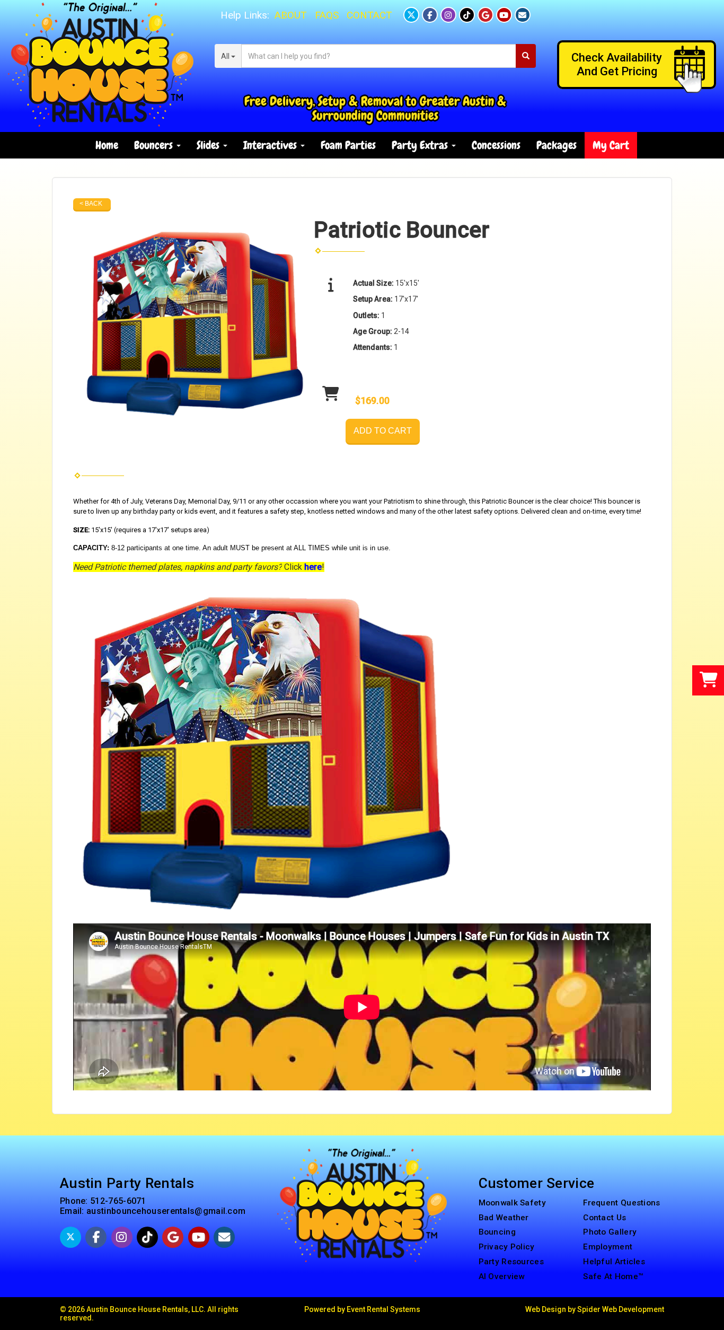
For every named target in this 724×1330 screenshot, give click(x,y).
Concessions (496, 145)
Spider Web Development (620, 1309)
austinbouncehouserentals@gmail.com (165, 1211)
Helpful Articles (614, 1261)
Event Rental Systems (383, 1309)
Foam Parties (348, 145)
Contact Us (604, 1217)
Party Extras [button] (421, 145)
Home (106, 145)
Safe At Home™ (613, 1276)
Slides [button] (209, 145)
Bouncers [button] (154, 145)
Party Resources (511, 1261)
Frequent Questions (621, 1203)
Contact (369, 15)
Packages (556, 145)
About (291, 15)
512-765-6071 (118, 1201)
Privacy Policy (507, 1247)
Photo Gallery (610, 1232)
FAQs (327, 15)
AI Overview (502, 1276)
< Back (91, 203)
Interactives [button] (271, 145)
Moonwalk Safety (512, 1203)
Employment (607, 1247)
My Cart (611, 145)
